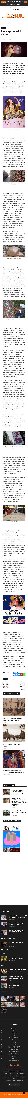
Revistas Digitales (14, 1060)
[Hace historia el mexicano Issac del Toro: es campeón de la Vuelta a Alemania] (4, 918)
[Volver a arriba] (24, 1093)
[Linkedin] (19, 674)
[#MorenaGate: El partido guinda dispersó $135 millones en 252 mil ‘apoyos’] (6, 792)
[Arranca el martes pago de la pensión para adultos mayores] (4, 932)
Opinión (14, 1042)
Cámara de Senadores (14, 1048)
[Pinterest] (21, 674)
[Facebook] (14, 674)
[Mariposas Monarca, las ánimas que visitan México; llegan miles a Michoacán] (4, 959)
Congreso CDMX (14, 1049)
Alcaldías (14, 1056)
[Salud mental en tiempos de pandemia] (4, 944)
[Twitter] (16, 674)
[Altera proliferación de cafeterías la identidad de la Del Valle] (6, 813)
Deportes (14, 1032)
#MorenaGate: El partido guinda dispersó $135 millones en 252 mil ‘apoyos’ (19, 792)
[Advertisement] (13, 865)
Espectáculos (14, 1034)
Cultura (14, 1030)
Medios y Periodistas (14, 1037)
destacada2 (11, 679)
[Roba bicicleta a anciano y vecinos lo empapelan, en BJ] (16, 1006)
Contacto (23, 7)
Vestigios (14, 1058)
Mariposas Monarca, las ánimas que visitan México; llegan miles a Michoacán (18, 958)
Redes (14, 1039)
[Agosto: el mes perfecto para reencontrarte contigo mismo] (4, 979)
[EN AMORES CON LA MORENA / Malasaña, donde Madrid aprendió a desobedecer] (4, 1013)
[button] (24, 2)
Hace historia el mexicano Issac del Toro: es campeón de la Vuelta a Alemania (18, 917)
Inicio (14, 1027)
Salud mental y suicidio (7, 949)
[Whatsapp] (24, 674)
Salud (14, 1041)
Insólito (14, 1035)
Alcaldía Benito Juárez (14, 1055)
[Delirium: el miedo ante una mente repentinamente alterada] (4, 971)
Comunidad (14, 1053)
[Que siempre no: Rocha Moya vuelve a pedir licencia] (4, 925)
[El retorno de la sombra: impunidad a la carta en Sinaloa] (22, 1000)
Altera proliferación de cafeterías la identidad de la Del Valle (19, 812)
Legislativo (14, 1044)
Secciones (14, 1028)
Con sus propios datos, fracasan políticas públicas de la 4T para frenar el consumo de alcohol (17, 985)
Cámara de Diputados (14, 1046)
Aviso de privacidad (14, 1096)
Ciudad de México (14, 1051)
